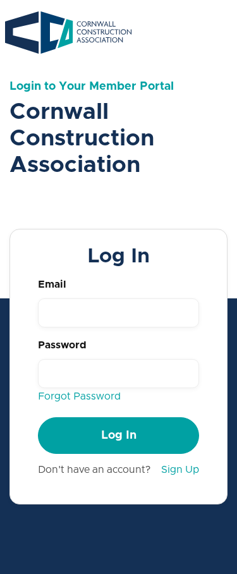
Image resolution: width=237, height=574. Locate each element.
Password (62, 345)
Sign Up (180, 470)
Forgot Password (79, 396)
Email (52, 284)
